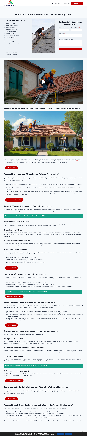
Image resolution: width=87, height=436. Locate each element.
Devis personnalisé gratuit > (14, 200)
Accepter (61, 434)
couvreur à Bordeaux (76, 160)
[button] (43, 82)
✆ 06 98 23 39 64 (77, 3)
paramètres (51, 434)
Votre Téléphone (75, 27)
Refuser (68, 434)
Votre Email (62, 33)
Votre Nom (62, 27)
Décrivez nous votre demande (66, 39)
